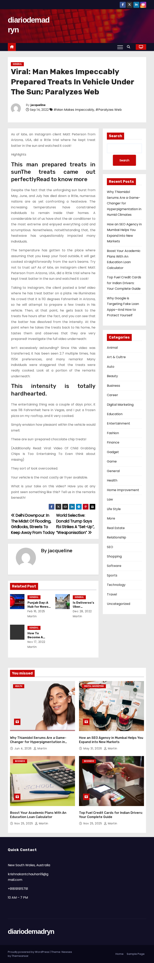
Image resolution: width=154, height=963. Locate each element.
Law (110, 499)
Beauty (112, 376)
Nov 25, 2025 (24, 823)
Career (112, 395)
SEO (110, 547)
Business (113, 385)
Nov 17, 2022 (36, 642)
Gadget (113, 452)
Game (112, 461)
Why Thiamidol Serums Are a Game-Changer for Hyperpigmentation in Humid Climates (124, 203)
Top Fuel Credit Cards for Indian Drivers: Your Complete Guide (124, 283)
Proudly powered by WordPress (29, 952)
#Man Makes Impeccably (74, 109)
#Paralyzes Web (108, 109)
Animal (112, 347)
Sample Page (136, 954)
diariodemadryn (31, 931)
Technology (116, 584)
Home (120, 954)
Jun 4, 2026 (23, 748)
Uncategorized (118, 603)
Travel (112, 594)
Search (115, 136)
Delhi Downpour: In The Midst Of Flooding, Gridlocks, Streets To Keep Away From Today (33, 524)
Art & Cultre (116, 357)
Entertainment (118, 423)
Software (114, 565)
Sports (112, 575)
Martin (42, 748)
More (111, 518)
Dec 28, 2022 (82, 611)
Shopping (114, 556)
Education (115, 414)
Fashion (113, 433)
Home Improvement (123, 490)
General (17, 64)
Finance (113, 442)
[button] (129, 47)
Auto (110, 366)
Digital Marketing (120, 404)
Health (112, 480)
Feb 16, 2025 (36, 611)
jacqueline (38, 105)
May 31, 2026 (93, 748)
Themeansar (20, 956)
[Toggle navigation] (120, 47)
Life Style (114, 509)
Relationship (116, 537)
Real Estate (116, 528)
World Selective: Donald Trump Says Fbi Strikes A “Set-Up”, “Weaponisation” (75, 524)
